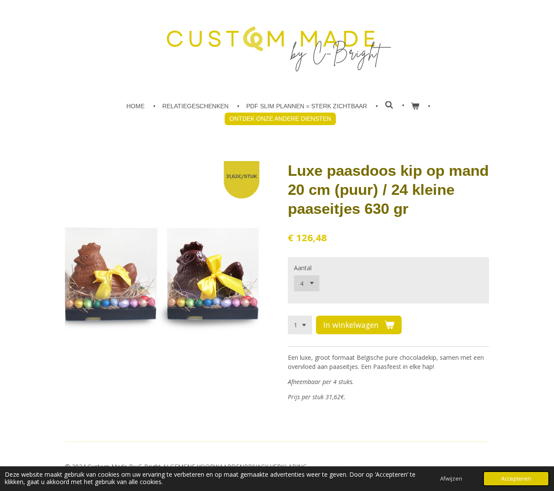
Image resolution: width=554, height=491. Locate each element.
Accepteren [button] (516, 478)
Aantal (303, 268)
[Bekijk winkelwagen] (415, 106)
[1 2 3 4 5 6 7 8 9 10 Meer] (300, 325)
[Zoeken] (389, 105)
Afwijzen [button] (451, 478)
